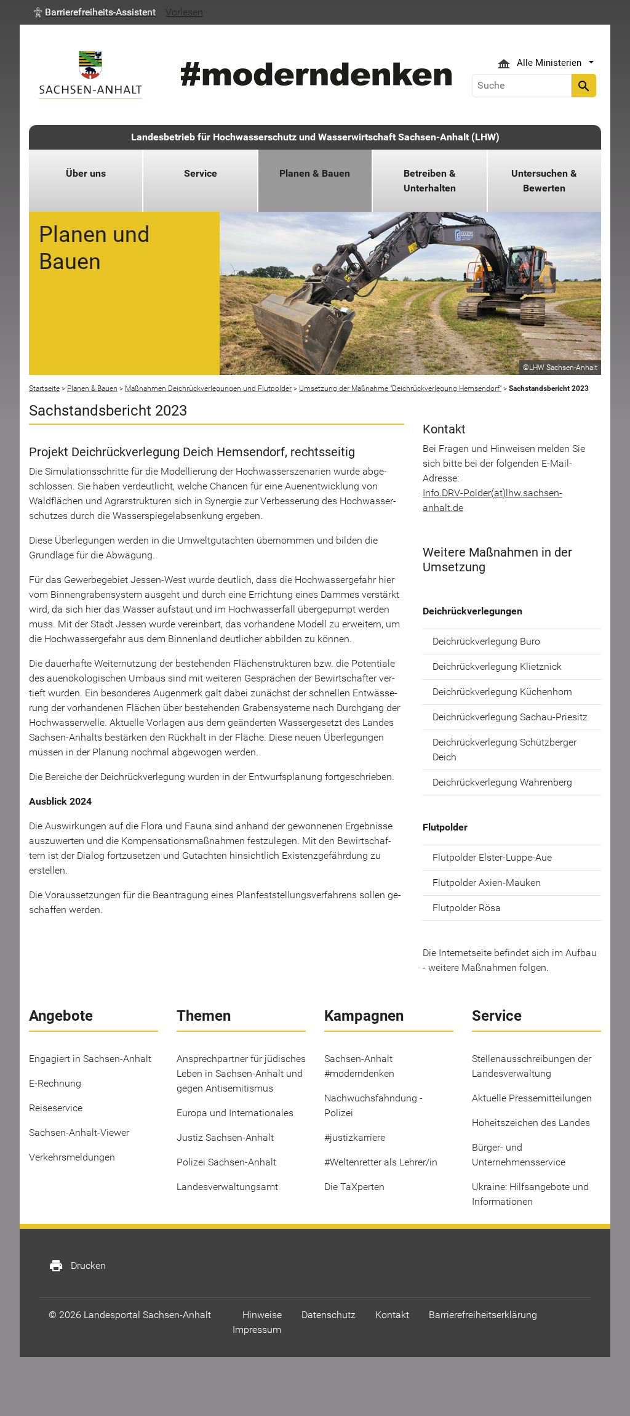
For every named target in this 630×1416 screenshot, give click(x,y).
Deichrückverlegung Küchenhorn (502, 692)
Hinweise (262, 1315)
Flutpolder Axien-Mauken (487, 882)
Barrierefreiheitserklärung (483, 1315)
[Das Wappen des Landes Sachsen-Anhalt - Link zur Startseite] (90, 75)
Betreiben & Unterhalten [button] (430, 180)
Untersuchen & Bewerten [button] (544, 180)
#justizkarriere (354, 1137)
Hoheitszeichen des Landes (531, 1122)
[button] (95, 12)
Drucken (77, 1265)
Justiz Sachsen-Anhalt (225, 1137)
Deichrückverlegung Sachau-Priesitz (510, 717)
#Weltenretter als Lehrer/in (380, 1162)
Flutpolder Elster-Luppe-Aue (492, 857)
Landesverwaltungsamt (227, 1187)
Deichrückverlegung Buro (486, 641)
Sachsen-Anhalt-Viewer (79, 1132)
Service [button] (200, 173)
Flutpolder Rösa (467, 908)
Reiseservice (55, 1108)
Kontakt (392, 1315)
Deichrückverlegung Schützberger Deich (504, 749)
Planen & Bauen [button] (314, 173)
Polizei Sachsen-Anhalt (226, 1162)
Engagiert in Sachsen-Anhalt (90, 1058)
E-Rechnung (55, 1083)
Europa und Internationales (235, 1113)
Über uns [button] (86, 173)
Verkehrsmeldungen (72, 1157)
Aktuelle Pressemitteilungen (532, 1098)
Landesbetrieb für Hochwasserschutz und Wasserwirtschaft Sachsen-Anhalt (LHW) (315, 137)
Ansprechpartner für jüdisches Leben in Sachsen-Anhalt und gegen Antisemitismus (241, 1073)
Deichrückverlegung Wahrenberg (502, 782)
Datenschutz (328, 1315)
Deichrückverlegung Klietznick (497, 666)
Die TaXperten (354, 1187)
